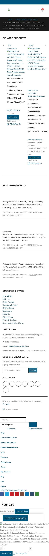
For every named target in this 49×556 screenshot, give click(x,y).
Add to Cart (6, 553)
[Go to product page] (24, 194)
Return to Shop (22, 511)
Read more (12, 117)
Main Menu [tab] (11, 428)
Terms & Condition (10, 320)
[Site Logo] (13, 11)
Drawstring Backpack (9, 447)
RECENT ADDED (6, 490)
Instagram (31, 384)
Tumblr (5, 390)
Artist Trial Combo (8, 442)
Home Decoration (14, 75)
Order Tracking (8, 302)
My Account (7, 311)
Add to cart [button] (34, 157)
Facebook (5, 384)
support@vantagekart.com (19, 346)
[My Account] (28, 10)
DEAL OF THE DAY (22, 490)
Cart (2, 481)
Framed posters (18, 72)
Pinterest (18, 384)
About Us (6, 314)
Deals (9, 72)
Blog (2, 476)
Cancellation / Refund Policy (13, 323)
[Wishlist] (34, 10)
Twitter (12, 384)
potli (3, 452)
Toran (3, 467)
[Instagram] (29, 2)
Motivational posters (36, 96)
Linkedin (37, 384)
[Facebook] (9, 2)
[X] (14, 2)
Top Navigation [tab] (36, 428)
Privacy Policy (8, 317)
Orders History (8, 308)
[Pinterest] (19, 2)
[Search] (33, 424)
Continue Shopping (15, 518)
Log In (3, 486)
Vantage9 (6, 404)
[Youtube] (24, 2)
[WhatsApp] (43, 2)
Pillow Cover (6, 462)
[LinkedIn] (34, 2)
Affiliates (6, 299)
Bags (3, 433)
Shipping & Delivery (10, 305)
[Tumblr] (38, 2)
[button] (5, 10)
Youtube (25, 384)
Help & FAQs (7, 296)
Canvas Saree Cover (9, 438)
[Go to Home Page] (3, 19)
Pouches (4, 457)
